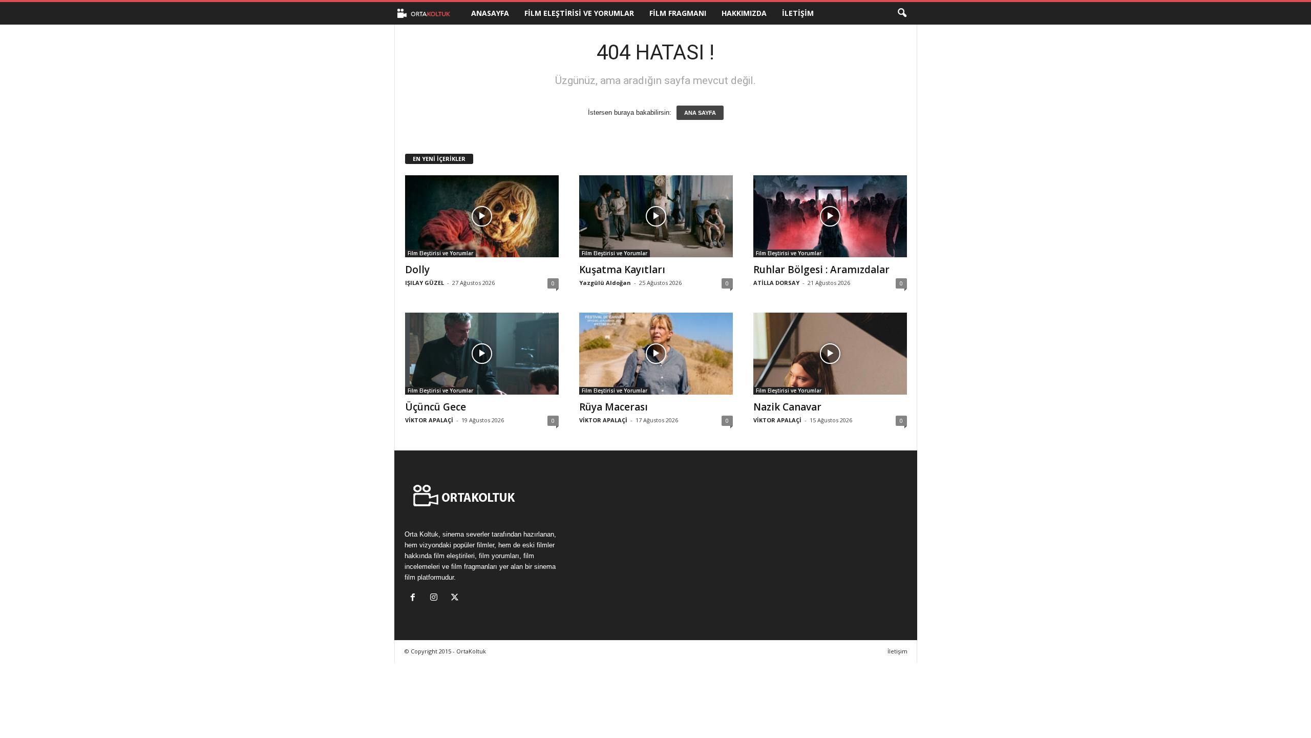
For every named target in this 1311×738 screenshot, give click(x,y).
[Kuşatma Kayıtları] (656, 216)
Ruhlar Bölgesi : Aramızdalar (821, 269)
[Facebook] (415, 598)
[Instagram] (436, 598)
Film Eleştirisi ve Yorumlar (579, 13)
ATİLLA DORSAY (776, 282)
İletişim (798, 13)
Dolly (417, 269)
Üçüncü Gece (435, 407)
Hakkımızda (744, 13)
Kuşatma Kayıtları (622, 269)
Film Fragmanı (677, 13)
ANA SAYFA (700, 113)
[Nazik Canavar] (830, 354)
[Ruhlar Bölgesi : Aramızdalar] (830, 216)
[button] (902, 13)
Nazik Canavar (787, 407)
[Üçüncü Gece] (482, 354)
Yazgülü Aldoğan (605, 282)
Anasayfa (490, 13)
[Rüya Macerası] (656, 354)
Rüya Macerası (613, 407)
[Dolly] (482, 216)
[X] (456, 598)
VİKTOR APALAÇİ (429, 420)
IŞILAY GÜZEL (424, 282)
